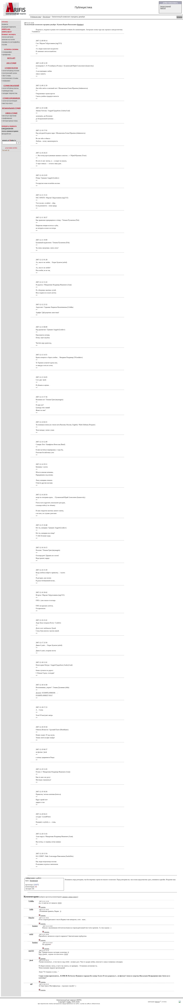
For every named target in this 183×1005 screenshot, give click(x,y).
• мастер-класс (7, 103)
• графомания (7, 118)
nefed (31, 934)
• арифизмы (6, 55)
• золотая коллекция (9, 101)
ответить (43, 907)
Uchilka (31, 901)
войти (163, 8)
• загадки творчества (9, 93)
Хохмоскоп (34, 881)
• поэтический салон (9, 73)
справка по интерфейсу (11, 42)
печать (179, 17)
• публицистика (7, 91)
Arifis (31, 909)
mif (31, 984)
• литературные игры (10, 121)
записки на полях (8, 39)
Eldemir (157, 1001)
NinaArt (31, 918)
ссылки (4, 45)
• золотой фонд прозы (10, 88)
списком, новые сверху (70, 897)
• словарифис (7, 52)
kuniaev (80, 25)
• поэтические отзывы (10, 78)
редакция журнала (9, 27)
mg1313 (31, 951)
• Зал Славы (6, 76)
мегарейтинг (6, 134)
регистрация (165, 6)
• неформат (6, 81)
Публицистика (35, 17)
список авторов (7, 37)
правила (5, 24)
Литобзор (46, 17)
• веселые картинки (9, 116)
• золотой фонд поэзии (10, 71)
